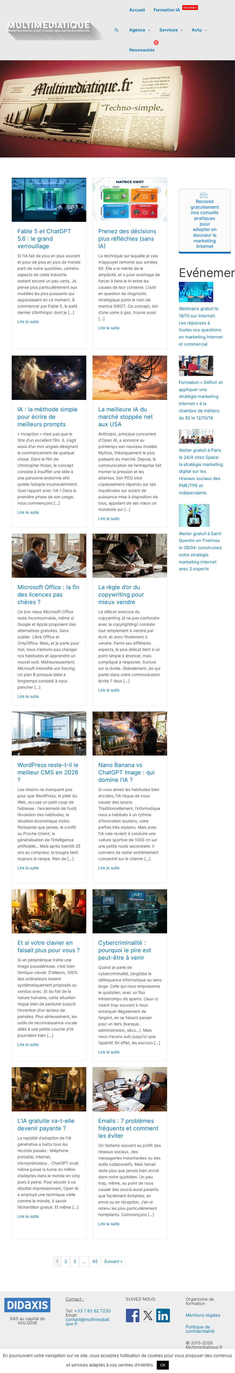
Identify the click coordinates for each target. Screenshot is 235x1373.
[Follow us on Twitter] (148, 1315)
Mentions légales (203, 1315)
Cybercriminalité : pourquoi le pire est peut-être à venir (124, 950)
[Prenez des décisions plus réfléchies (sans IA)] (130, 199)
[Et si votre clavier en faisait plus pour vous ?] (49, 911)
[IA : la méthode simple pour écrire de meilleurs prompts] (49, 377)
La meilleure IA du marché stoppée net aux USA (125, 417)
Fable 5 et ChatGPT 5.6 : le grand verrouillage (44, 239)
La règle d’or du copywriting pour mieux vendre (121, 594)
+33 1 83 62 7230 (92, 1311)
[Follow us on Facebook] (133, 1315)
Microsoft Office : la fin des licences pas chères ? (48, 594)
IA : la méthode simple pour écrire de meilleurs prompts (47, 417)
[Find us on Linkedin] (163, 1315)
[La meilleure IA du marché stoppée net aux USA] (130, 377)
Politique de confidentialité (200, 1329)
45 (95, 1261)
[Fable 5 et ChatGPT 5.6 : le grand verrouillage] (49, 199)
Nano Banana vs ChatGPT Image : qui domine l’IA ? (126, 772)
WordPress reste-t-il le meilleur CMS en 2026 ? (48, 772)
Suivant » (113, 1261)
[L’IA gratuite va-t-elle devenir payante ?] (49, 1089)
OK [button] (162, 1365)
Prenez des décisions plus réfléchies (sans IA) (127, 239)
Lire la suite (28, 321)
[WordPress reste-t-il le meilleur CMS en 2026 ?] (49, 733)
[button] (116, 30)
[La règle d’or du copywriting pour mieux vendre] (130, 555)
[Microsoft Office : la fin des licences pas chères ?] (49, 555)
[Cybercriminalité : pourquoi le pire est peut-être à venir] (130, 911)
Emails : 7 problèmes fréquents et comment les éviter (128, 1128)
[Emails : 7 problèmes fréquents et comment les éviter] (130, 1089)
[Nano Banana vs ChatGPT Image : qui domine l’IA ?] (130, 733)
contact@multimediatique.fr (87, 1321)
